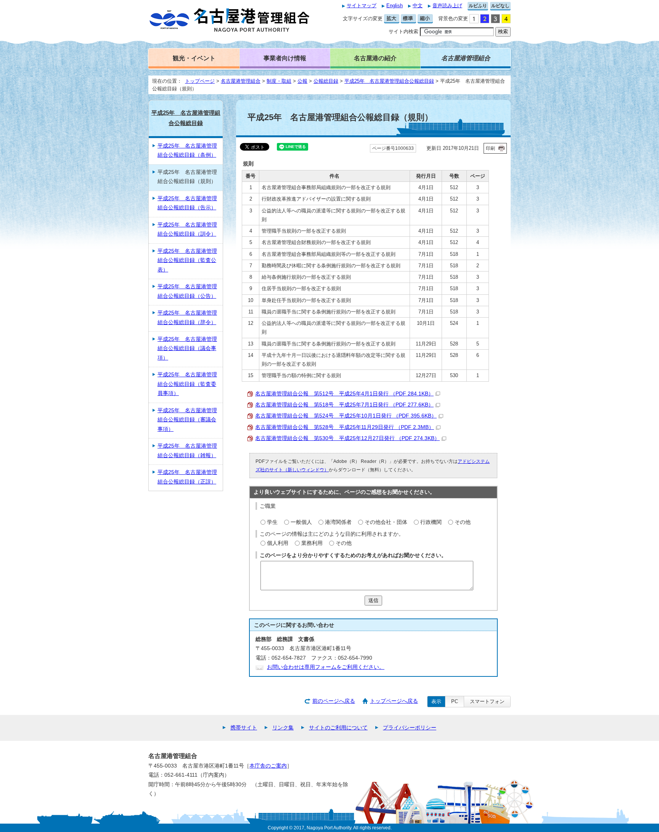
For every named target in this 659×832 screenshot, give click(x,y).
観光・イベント (194, 58)
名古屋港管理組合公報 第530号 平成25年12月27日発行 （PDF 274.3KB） (347, 438)
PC (454, 701)
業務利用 (312, 543)
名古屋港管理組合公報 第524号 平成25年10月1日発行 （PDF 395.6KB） (346, 416)
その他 (463, 522)
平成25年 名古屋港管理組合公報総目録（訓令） (187, 229)
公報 (302, 81)
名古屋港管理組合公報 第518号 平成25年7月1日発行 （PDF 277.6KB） (344, 405)
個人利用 (277, 543)
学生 (272, 522)
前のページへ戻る (333, 701)
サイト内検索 (403, 31)
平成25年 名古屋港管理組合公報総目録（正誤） (187, 476)
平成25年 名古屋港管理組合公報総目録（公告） (187, 291)
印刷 (490, 148)
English (394, 5)
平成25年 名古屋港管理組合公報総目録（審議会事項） (187, 420)
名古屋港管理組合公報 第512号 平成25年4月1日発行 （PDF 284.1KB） (344, 394)
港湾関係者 (338, 522)
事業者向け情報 (285, 58)
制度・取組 (279, 81)
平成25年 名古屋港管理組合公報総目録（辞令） (187, 317)
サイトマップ (361, 5)
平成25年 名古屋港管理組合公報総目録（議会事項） (187, 348)
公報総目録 (325, 81)
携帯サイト (243, 728)
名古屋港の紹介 (375, 58)
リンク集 (283, 728)
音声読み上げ (447, 5)
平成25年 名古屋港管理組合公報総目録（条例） (187, 150)
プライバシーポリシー (409, 728)
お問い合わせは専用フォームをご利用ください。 (325, 667)
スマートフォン (487, 701)
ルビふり (478, 5)
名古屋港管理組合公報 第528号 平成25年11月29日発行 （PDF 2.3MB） (344, 427)
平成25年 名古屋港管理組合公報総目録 (389, 81)
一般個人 (301, 522)
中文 (418, 5)
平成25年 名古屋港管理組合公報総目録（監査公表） (187, 260)
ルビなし (500, 5)
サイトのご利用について (338, 728)
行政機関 (431, 522)
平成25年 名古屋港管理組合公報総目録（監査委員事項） (187, 384)
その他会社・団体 (386, 522)
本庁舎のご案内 (268, 766)
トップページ (200, 81)
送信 (373, 600)
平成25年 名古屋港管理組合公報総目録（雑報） (187, 450)
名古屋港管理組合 (240, 81)
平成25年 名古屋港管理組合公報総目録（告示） (187, 203)
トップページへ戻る (394, 701)
